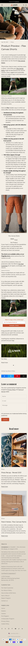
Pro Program (5, 616)
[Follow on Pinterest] (12, 628)
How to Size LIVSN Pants (8, 593)
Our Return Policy (6, 590)
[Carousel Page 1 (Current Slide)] (13, 365)
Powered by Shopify (16, 636)
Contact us (4, 601)
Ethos (3, 518)
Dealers (3, 611)
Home (3, 608)
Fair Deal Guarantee (7, 588)
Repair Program (6, 598)
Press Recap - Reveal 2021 (11, 472)
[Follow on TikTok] (19, 628)
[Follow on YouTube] (15, 628)
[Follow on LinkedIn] (22, 628)
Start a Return (5, 595)
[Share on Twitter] (11, 376)
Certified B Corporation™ (8, 573)
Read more (4, 362)
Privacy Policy (11, 389)
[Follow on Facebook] (2, 628)
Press (12, 42)
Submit (5, 419)
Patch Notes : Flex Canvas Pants (13, 522)
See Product (14, 242)
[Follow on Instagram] (8, 628)
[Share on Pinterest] (17, 376)
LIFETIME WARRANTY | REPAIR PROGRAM (14, 1)
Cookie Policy (5, 624)
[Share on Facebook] (4, 376)
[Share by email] (23, 376)
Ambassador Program (7, 618)
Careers (3, 613)
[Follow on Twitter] (5, 628)
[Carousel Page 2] (14, 365)
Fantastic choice (14, 325)
